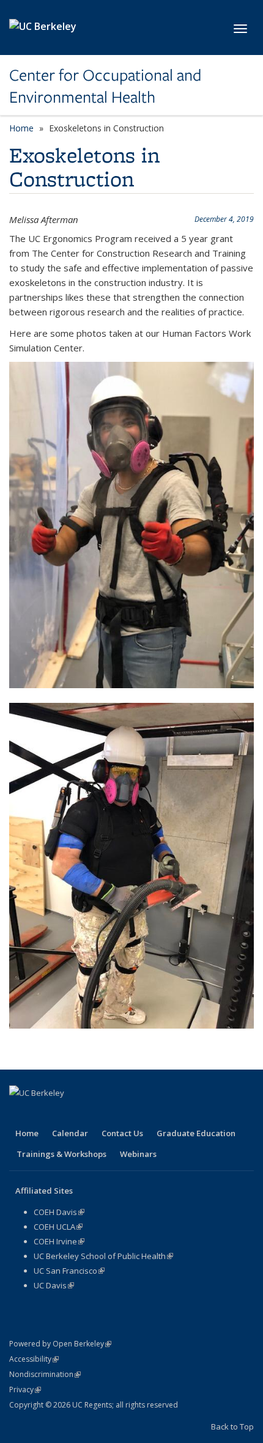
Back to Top (232, 1426)
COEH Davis (59, 1211)
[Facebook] (20, 1113)
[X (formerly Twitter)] (44, 1113)
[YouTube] (92, 1113)
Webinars (138, 1153)
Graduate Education (196, 1133)
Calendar (70, 1133)
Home (21, 128)
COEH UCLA (58, 1226)
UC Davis (54, 1285)
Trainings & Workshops (61, 1153)
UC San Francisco (69, 1270)
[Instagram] (115, 1113)
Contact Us (122, 1133)
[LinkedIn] (68, 1113)
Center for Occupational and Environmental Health (105, 86)
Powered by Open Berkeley (60, 1343)
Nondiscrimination (45, 1374)
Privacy (25, 1389)
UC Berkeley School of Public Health (103, 1255)
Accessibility (34, 1359)
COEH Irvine (59, 1241)
